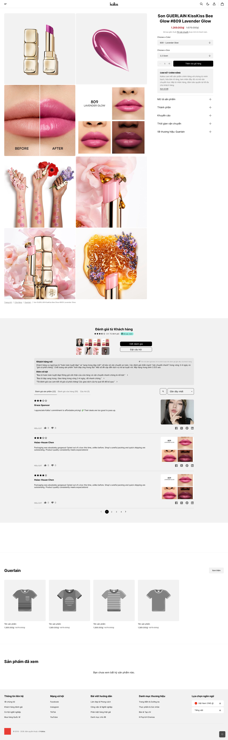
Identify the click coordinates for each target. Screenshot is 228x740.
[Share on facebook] (176, 428)
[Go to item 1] (80, 342)
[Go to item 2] (88, 342)
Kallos (42, 731)
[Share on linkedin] (192, 428)
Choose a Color (164, 37)
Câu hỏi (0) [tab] (85, 391)
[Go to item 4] (105, 342)
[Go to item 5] (80, 351)
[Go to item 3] (97, 342)
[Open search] (163, 391)
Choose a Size (163, 50)
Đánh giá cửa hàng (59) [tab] (68, 391)
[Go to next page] (126, 512)
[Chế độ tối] (208, 4)
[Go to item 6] (88, 351)
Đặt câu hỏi (136, 349)
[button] (201, 4)
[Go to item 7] (97, 351)
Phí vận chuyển (182, 32)
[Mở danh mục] (5, 4)
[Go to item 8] (105, 351)
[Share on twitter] (181, 428)
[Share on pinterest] (187, 428)
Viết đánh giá (136, 344)
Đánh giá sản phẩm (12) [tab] (45, 391)
